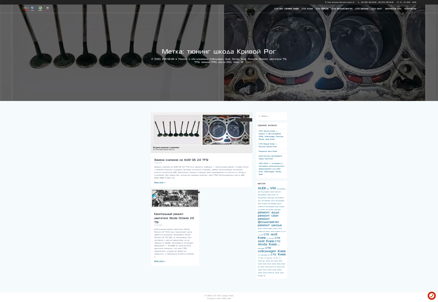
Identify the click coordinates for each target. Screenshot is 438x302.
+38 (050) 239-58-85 (368, 2)
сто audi (260, 235)
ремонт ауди (268, 212)
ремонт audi (264, 209)
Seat (267, 189)
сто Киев (278, 254)
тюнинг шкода (262, 269)
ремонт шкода (270, 225)
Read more (159, 182)
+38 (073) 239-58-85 (386, 2)
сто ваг (275, 258)
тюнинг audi (269, 261)
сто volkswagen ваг (264, 255)
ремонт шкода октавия (265, 228)
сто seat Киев (269, 239)
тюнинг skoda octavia (264, 264)
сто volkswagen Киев (271, 249)
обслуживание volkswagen (266, 197)
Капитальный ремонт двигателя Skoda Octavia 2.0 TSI (174, 218)
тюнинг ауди (281, 266)
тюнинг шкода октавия (274, 269)
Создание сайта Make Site (219, 298)
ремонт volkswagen (275, 209)
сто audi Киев (267, 235)
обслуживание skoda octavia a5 (271, 191)
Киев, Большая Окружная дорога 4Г (341, 2)
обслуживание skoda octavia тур (268, 194)
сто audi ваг (270, 238)
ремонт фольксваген (268, 220)
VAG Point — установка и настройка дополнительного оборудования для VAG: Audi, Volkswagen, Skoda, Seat (271, 168)
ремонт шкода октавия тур (274, 231)
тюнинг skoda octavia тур (268, 266)
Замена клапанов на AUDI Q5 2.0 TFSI (181, 159)
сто (284, 231)
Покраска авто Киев (268, 151)
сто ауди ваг (268, 258)
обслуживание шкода (268, 200)
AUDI (262, 188)
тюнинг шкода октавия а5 (266, 272)
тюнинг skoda (278, 261)
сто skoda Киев (269, 242)
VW (273, 188)
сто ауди (260, 258)
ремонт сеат (268, 215)
